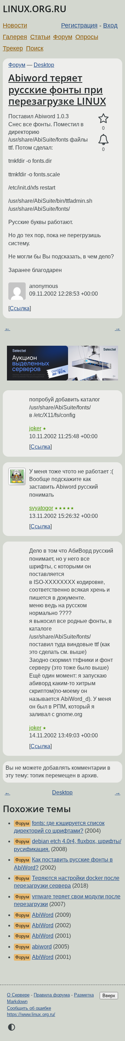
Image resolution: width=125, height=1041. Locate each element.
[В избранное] (103, 118)
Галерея (15, 36)
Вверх (108, 995)
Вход (110, 25)
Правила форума (52, 995)
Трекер (13, 48)
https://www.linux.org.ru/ (31, 1014)
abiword (42, 947)
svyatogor (41, 508)
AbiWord (42, 915)
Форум (62, 36)
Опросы (86, 36)
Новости (15, 25)
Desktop (44, 65)
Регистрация (79, 25)
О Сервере (18, 995)
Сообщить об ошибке (29, 1008)
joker (35, 428)
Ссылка (20, 308)
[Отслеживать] (103, 140)
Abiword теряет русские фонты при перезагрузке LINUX (57, 89)
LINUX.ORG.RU (34, 9)
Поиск (34, 48)
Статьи (40, 36)
